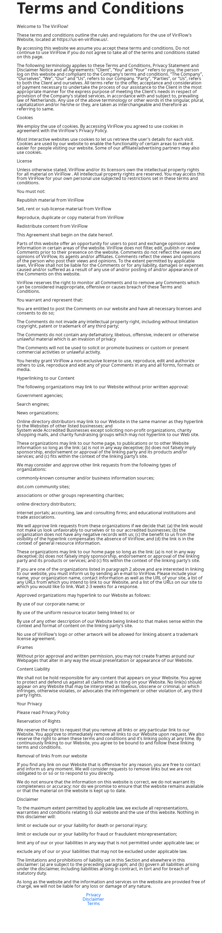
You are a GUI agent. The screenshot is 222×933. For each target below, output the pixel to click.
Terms (93, 903)
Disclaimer (93, 899)
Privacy (93, 895)
